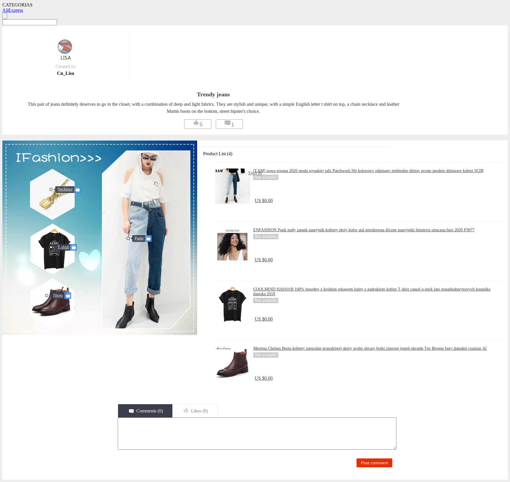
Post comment (374, 462)
